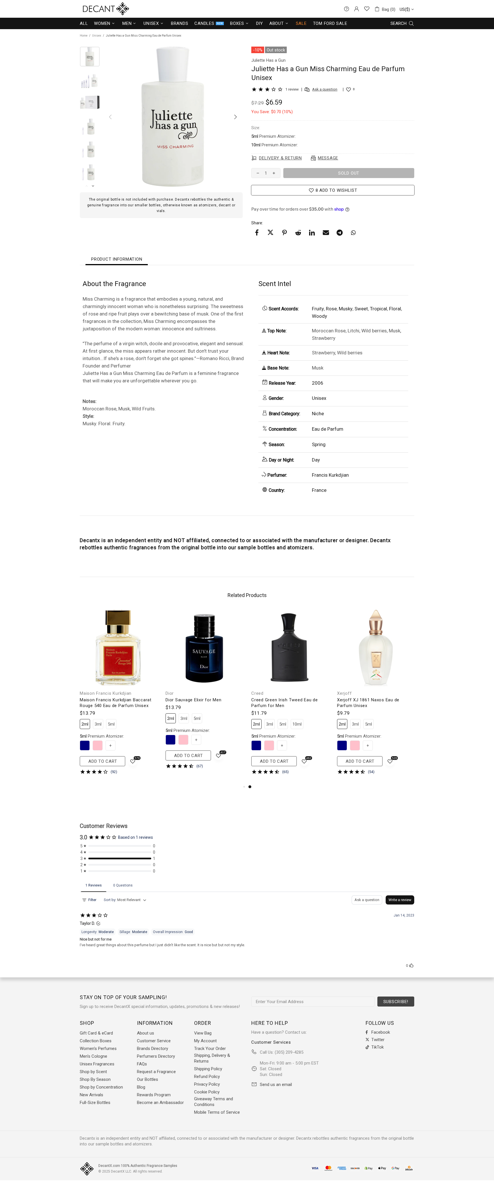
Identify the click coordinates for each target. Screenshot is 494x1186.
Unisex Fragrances (97, 1064)
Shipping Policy (208, 1068)
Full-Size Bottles (95, 1102)
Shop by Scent (93, 1071)
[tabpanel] (290, 696)
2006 (317, 383)
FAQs (142, 1064)
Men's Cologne (93, 1056)
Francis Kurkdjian (330, 475)
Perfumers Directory (156, 1056)
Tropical (378, 309)
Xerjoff (344, 693)
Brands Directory (152, 1048)
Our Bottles (147, 1079)
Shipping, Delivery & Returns (212, 1058)
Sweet (361, 309)
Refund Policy (207, 1076)
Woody (319, 316)
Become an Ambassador (160, 1102)
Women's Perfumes (98, 1048)
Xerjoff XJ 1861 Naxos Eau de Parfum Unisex (368, 702)
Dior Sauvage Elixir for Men (193, 699)
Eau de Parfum (327, 429)
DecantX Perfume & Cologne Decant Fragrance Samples (95, 9)
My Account (205, 1040)
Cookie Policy (207, 1092)
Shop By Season (95, 1079)
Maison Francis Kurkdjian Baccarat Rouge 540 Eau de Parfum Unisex (116, 702)
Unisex (96, 35)
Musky (345, 309)
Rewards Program (154, 1094)
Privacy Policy (207, 1084)
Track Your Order (210, 1048)
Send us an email (276, 1084)
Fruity (318, 309)
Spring (319, 444)
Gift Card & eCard (96, 1033)
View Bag (203, 1033)
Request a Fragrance (156, 1071)
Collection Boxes (95, 1040)
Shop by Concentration (101, 1087)
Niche (318, 413)
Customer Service (154, 1040)
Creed (257, 693)
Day (316, 460)
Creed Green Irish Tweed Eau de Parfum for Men (284, 702)
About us (145, 1033)
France (319, 490)
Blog (141, 1087)
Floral (395, 309)
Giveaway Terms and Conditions (213, 1101)
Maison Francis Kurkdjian (106, 693)
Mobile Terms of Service (217, 1112)
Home (83, 35)
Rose (331, 309)
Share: (257, 222)
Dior (170, 693)
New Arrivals (91, 1094)
